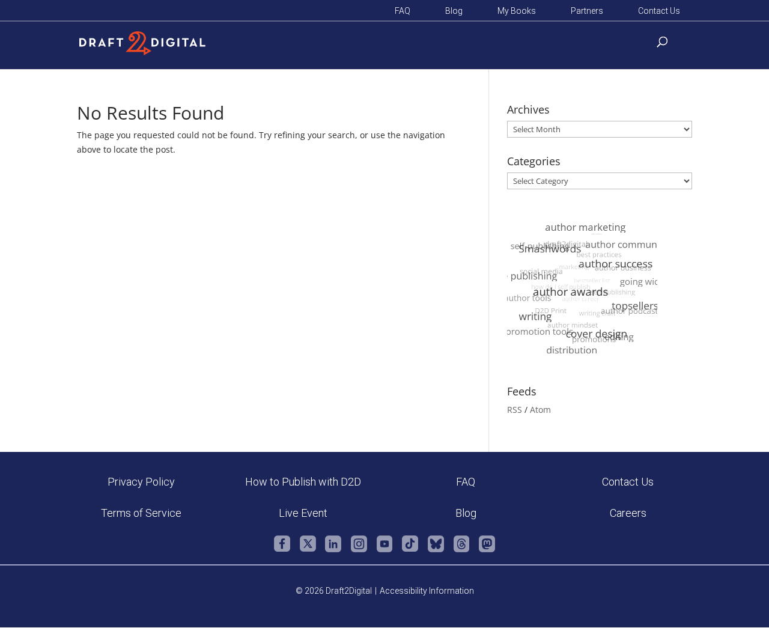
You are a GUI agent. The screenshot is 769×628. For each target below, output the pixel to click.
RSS (514, 409)
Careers (628, 513)
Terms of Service (141, 513)
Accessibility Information (427, 591)
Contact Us (659, 11)
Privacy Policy (141, 481)
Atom (540, 409)
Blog (454, 11)
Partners (587, 11)
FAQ (402, 11)
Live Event (303, 513)
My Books (516, 11)
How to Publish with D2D (303, 481)
